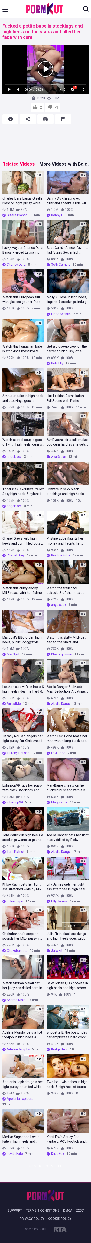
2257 (80, 1210)
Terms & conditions (43, 1210)
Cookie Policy (59, 1219)
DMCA (67, 1210)
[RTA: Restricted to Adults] (60, 1230)
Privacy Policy (32, 1219)
